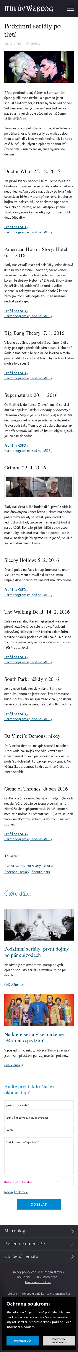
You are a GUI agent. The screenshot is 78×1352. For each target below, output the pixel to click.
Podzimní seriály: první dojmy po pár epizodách (36, 951)
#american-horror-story (22, 865)
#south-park (40, 872)
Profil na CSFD (15, 227)
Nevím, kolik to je (16, 1192)
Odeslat (39, 1205)
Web (10, 1130)
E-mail (27, 1117)
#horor (48, 865)
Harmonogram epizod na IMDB (27, 232)
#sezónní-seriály (16, 872)
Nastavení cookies (38, 1282)
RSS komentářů (47, 1276)
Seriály (35, 44)
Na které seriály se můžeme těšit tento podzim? (34, 1037)
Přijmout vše (23, 1341)
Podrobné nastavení (59, 1340)
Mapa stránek (54, 1271)
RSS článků (24, 1276)
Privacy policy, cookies (27, 1271)
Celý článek (12, 985)
